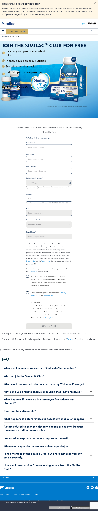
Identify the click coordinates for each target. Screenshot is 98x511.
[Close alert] (95, 2)
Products (71, 339)
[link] (4, 36)
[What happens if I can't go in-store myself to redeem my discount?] (89, 401)
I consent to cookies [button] (59, 508)
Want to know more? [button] (82, 508)
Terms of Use (45, 261)
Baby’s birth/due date (34, 178)
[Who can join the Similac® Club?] (89, 376)
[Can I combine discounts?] (89, 411)
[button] (93, 31)
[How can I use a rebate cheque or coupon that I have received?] (89, 392)
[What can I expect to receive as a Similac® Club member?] (89, 368)
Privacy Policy (31, 261)
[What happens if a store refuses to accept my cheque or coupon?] (89, 419)
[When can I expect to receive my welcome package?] (89, 446)
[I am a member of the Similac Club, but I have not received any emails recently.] (89, 455)
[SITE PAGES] (93, 477)
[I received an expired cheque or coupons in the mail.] (89, 438)
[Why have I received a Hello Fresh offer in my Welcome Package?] (89, 384)
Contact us (33, 272)
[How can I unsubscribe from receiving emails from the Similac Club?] (89, 467)
